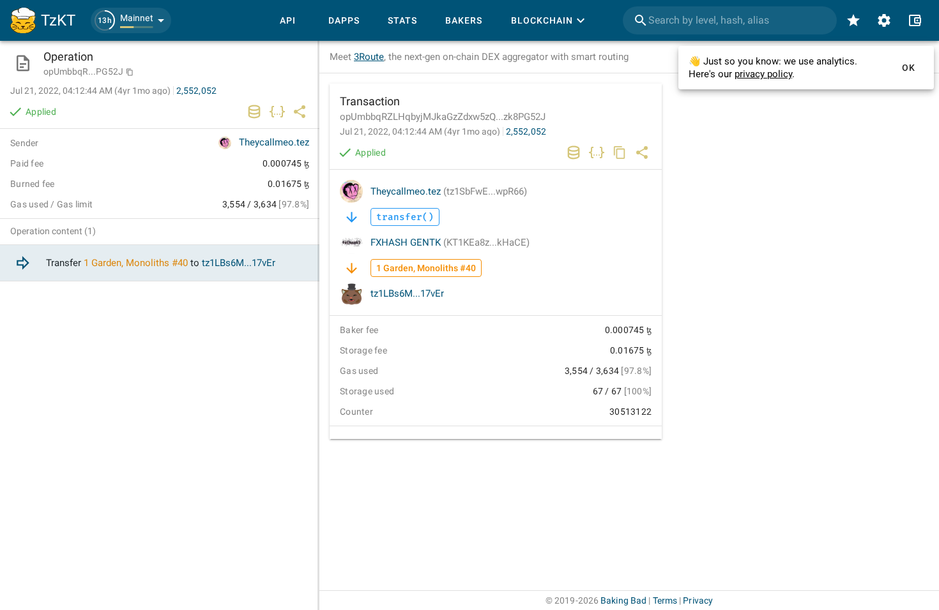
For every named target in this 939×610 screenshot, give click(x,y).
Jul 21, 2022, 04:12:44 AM (420, 131)
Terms (665, 600)
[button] (131, 20)
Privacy (698, 600)
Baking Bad (623, 600)
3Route (369, 57)
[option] (159, 263)
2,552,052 (526, 131)
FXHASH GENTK (450, 242)
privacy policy (763, 74)
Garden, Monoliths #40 (139, 263)
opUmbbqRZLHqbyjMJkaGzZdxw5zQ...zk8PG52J (443, 117)
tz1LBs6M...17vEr (407, 293)
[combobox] (730, 20)
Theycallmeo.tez (448, 191)
